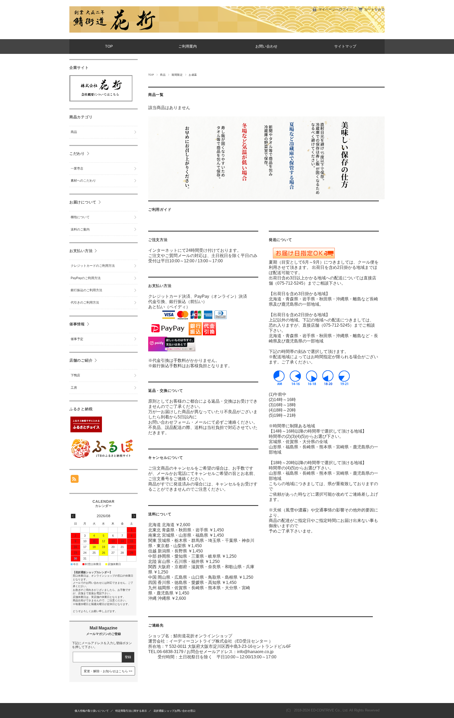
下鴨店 (75, 375)
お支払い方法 (80, 251)
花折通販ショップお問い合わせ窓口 (174, 710)
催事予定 (77, 339)
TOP (109, 46)
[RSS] (75, 480)
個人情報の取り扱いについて (92, 710)
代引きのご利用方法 (85, 302)
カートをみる (374, 9)
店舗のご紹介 (80, 360)
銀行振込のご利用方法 (86, 290)
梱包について (80, 217)
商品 (163, 74)
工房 (74, 387)
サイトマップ (345, 46)
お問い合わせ (266, 46)
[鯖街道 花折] (114, 35)
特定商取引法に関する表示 (131, 710)
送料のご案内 (80, 229)
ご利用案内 (187, 46)
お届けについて (82, 202)
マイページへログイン (335, 9)
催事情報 (77, 324)
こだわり (77, 153)
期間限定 (177, 74)
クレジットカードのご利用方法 (93, 266)
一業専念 (77, 168)
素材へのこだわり (83, 180)
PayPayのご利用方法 (86, 278)
